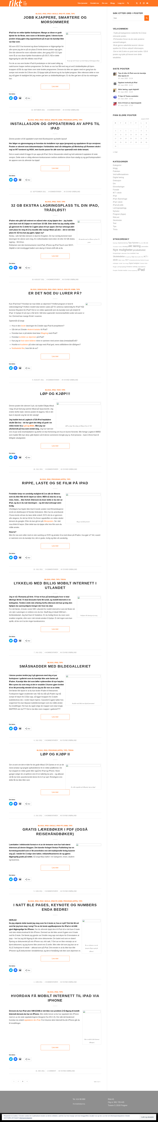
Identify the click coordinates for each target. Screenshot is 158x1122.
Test (59, 202)
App (133, 257)
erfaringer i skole (117, 263)
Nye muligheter (123, 249)
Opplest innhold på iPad (127, 82)
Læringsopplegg (119, 208)
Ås (140, 243)
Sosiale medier (122, 270)
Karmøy (115, 243)
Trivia (63, 579)
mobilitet (132, 253)
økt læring (134, 246)
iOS (142, 243)
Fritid (137, 253)
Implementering (123, 243)
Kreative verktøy (132, 267)
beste (23, 326)
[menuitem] (82, 3)
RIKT (127, 260)
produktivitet (139, 250)
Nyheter (116, 211)
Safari (120, 246)
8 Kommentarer (52, 380)
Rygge (115, 266)
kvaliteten (24, 345)
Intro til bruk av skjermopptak (129, 103)
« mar (115, 152)
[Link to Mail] (147, 3)
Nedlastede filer (18, 348)
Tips (73, 14)
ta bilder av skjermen (27, 337)
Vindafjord (115, 246)
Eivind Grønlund (72, 110)
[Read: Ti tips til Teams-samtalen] (115, 97)
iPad (44, 14)
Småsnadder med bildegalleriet (55, 666)
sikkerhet (124, 253)
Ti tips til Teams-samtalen (128, 96)
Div (114, 184)
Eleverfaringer (118, 187)
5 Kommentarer (51, 569)
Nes (142, 256)
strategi (125, 246)
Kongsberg (128, 256)
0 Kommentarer (54, 192)
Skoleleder (117, 220)
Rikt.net (116, 217)
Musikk (147, 260)
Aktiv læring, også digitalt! (128, 89)
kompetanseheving (134, 260)
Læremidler (144, 246)
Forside (116, 190)
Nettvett (142, 260)
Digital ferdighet (134, 263)
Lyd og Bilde (28, 426)
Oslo (128, 253)
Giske (123, 260)
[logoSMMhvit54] (18, 3)
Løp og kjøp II (55, 754)
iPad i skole (52, 14)
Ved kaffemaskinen (121, 174)
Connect (142, 263)
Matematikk (138, 256)
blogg (39, 14)
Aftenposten (48, 521)
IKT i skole (117, 193)
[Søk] (128, 3)
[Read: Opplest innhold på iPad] (115, 83)
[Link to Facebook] (140, 3)
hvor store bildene (28, 341)
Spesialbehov (142, 266)
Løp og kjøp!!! (55, 394)
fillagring (44, 333)
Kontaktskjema (79, 1104)
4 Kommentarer (53, 110)
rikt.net (145, 243)
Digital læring (118, 177)
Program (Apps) (70, 120)
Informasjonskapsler (25, 1118)
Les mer (55, 86)
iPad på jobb (64, 14)
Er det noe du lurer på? (55, 293)
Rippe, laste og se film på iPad (55, 483)
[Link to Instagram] (144, 3)
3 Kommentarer (51, 469)
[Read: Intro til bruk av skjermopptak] (115, 104)
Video (119, 260)
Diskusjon (42, 289)
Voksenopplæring (132, 270)
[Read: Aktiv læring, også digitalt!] (115, 90)
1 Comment (51, 1071)
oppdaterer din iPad (32, 1020)
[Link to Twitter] (137, 3)
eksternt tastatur (33, 329)
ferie (146, 263)
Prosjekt (115, 270)
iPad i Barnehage (120, 199)
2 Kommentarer (51, 982)
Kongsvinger (117, 253)
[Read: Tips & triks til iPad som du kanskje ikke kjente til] (115, 74)
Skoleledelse (119, 256)
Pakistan (116, 171)
